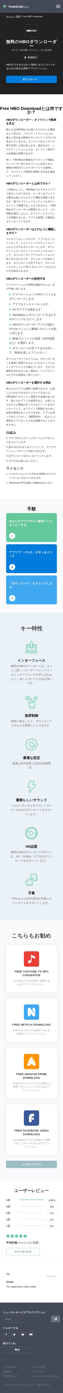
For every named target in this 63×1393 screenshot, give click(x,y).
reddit (23, 1334)
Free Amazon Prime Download (31, 1076)
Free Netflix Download (31, 1024)
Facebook (6, 1334)
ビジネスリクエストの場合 (45, 1376)
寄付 (17, 1349)
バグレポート (39, 1371)
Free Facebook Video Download (31, 1132)
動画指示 (33, 57)
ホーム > (10, 16)
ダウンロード (29, 79)
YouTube (31, 1334)
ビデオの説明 (9, 1367)
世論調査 (7, 1371)
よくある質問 (39, 1367)
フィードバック (22, 1251)
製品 (18, 16)
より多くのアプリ (31, 1164)
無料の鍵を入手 (10, 1376)
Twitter (14, 1334)
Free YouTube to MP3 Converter (32, 973)
